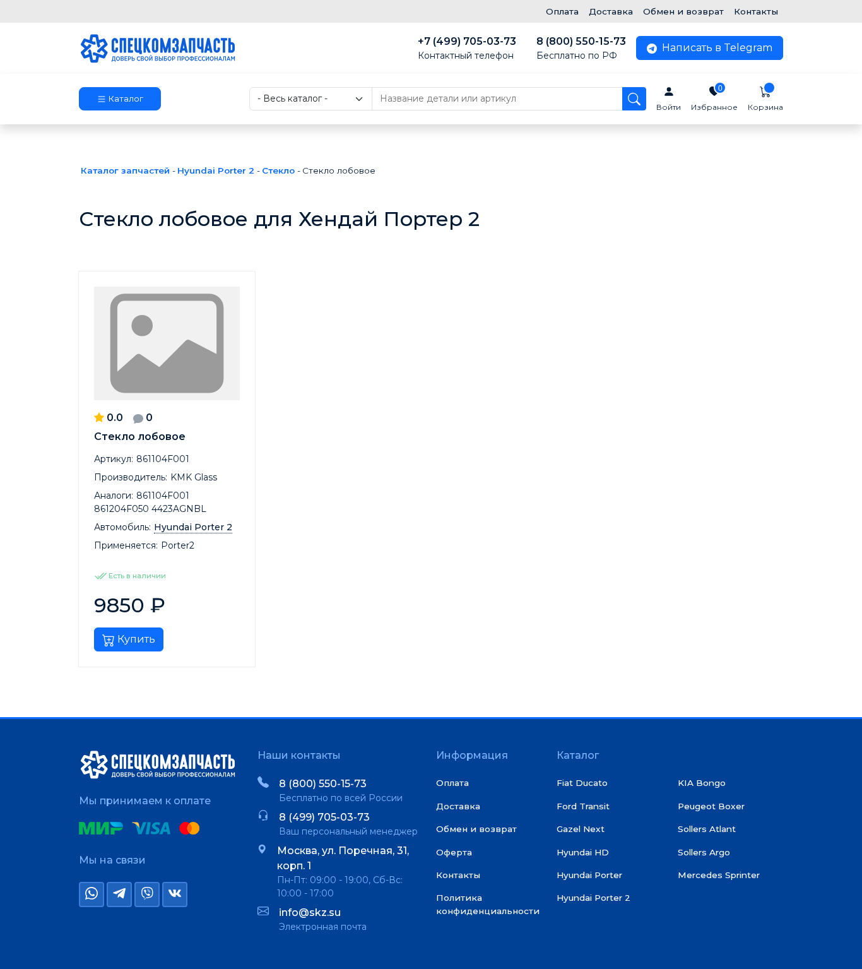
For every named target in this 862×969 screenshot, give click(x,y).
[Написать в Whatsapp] (91, 894)
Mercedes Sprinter (719, 875)
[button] (120, 99)
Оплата (562, 11)
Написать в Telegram (715, 48)
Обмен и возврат (683, 11)
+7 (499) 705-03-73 (467, 48)
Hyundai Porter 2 (593, 898)
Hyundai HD (583, 852)
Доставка (611, 11)
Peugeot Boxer (711, 806)
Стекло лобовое (140, 437)
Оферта (454, 852)
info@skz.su (310, 912)
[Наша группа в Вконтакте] (174, 894)
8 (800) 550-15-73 (581, 48)
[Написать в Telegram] (119, 894)
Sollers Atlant (707, 829)
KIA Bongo (702, 783)
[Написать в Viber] (147, 894)
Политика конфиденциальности (488, 904)
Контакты (756, 11)
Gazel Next (581, 829)
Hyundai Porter (589, 875)
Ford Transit (583, 806)
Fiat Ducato (582, 783)
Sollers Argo (704, 852)
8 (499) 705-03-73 (324, 817)
